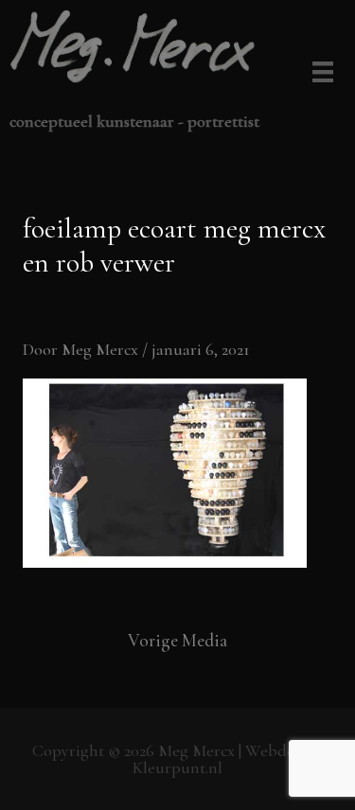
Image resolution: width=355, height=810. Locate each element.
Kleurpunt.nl (177, 767)
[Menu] (319, 74)
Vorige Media (177, 640)
